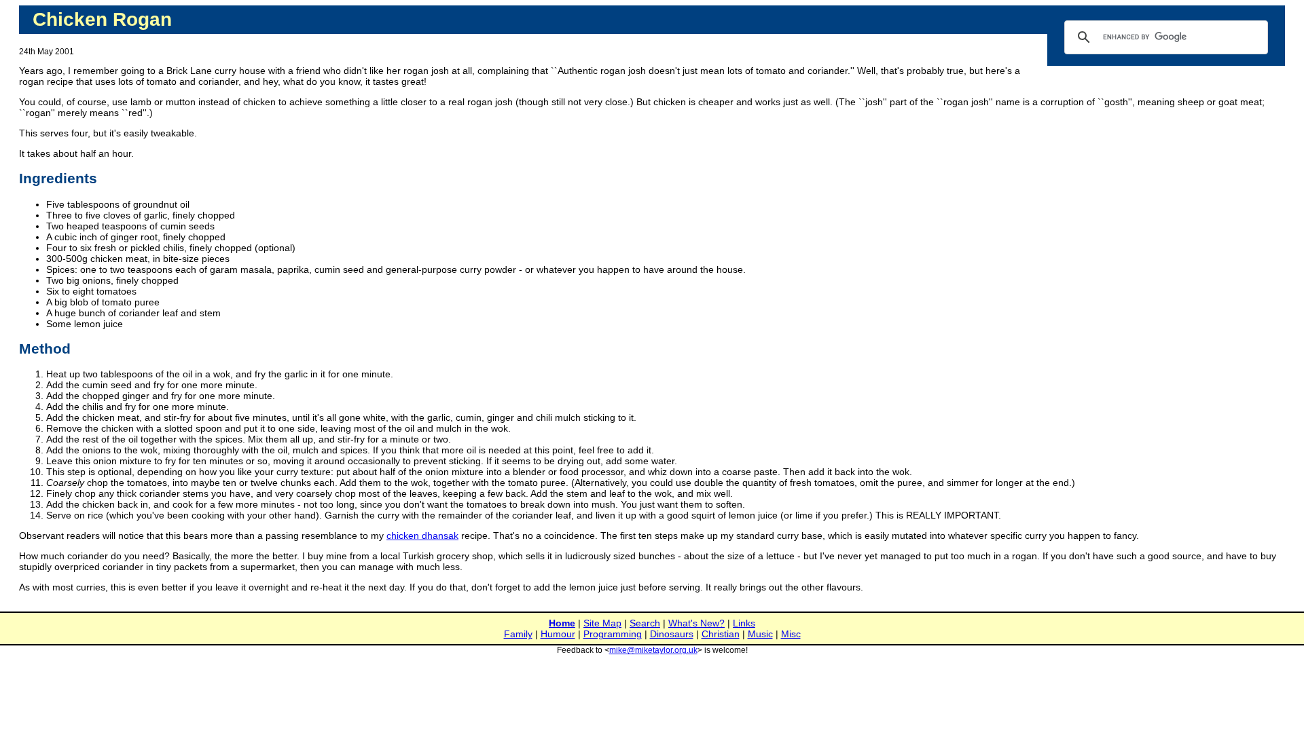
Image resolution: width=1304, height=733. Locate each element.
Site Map (602, 623)
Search (645, 623)
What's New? (696, 623)
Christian (721, 633)
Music (760, 633)
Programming (612, 633)
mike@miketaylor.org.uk (653, 649)
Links (744, 623)
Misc (791, 633)
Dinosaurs (671, 633)
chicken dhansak (422, 535)
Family (518, 633)
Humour (558, 633)
